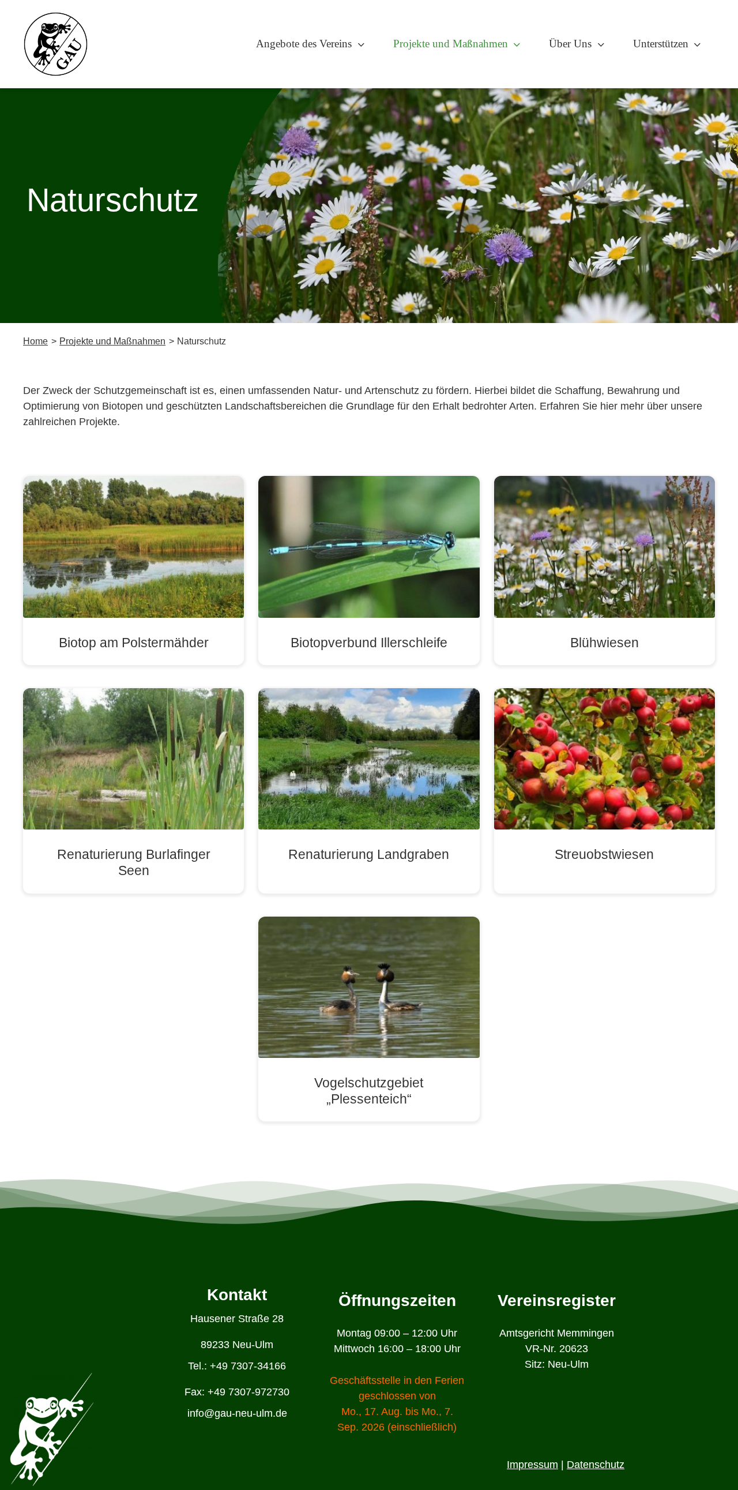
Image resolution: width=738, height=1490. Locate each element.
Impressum (532, 1464)
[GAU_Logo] (55, 16)
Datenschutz (595, 1464)
